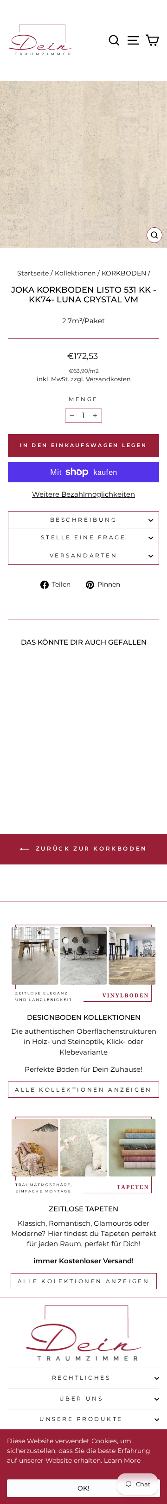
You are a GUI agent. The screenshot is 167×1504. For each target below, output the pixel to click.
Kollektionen (75, 273)
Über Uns (81, 1398)
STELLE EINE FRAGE (83, 537)
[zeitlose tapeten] (83, 1155)
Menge (83, 399)
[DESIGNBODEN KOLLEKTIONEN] (83, 963)
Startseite (33, 273)
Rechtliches (81, 1378)
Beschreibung (83, 520)
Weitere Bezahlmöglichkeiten (83, 494)
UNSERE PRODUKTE (81, 1419)
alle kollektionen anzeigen (83, 1089)
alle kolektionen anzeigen (84, 1281)
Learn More (122, 1460)
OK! (83, 1488)
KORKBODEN (124, 273)
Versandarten (83, 555)
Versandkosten (108, 379)
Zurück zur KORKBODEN (90, 848)
